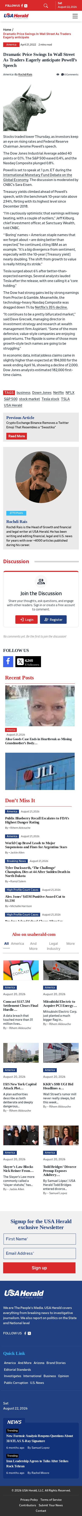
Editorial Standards (17, 1369)
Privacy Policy (29, 1499)
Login (26, 619)
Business (50, 1376)
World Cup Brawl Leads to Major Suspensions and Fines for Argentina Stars (36, 845)
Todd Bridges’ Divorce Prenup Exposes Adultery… (59, 1171)
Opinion (63, 1376)
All (6, 943)
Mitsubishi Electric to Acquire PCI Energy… (60, 1004)
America (11, 44)
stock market (29, 399)
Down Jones (42, 392)
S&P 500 (10, 399)
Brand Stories (56, 1363)
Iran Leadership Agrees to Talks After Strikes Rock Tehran (37, 1463)
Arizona (39, 1363)
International (32, 1376)
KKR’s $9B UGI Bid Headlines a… (58, 1086)
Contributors (27, 1505)
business (23, 392)
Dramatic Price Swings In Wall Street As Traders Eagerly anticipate (37, 35)
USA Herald (13, 405)
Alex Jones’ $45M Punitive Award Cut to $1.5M (35, 899)
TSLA (65, 399)
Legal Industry (53, 946)
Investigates (12, 1376)
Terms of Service (51, 1499)
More (70, 943)
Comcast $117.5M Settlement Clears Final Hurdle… (20, 1006)
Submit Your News (51, 1505)
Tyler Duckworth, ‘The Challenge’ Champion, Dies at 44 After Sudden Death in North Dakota (37, 872)
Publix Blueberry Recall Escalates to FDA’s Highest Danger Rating (37, 820)
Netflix (58, 392)
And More (33, 946)
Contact (41, 1510)
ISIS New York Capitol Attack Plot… (20, 1086)
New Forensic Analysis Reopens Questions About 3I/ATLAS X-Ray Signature (39, 1438)
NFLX (70, 392)
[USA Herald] (16, 16)
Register (53, 619)
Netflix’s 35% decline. (51, 307)
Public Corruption (16, 1383)
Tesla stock (50, 399)
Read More (16, 436)
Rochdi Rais (25, 74)
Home (7, 29)
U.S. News (37, 1383)
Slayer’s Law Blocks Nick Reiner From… (18, 1169)
